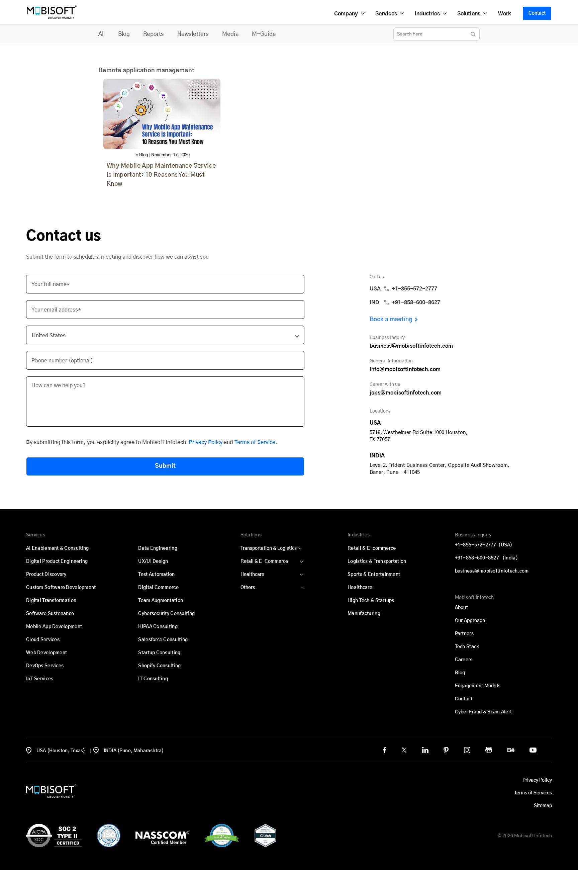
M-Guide (264, 34)
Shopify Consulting (159, 666)
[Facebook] (384, 750)
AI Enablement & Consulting (57, 548)
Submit (165, 466)
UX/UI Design (153, 561)
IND (405, 302)
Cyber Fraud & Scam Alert (483, 712)
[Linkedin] (425, 750)
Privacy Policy (205, 442)
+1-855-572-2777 (483, 545)
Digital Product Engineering (57, 561)
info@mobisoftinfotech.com (405, 369)
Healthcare (252, 574)
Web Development (46, 652)
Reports (153, 34)
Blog (124, 34)
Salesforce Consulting (163, 639)
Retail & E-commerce (372, 548)
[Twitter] (404, 750)
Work (504, 13)
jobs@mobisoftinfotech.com (406, 393)
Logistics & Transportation (377, 561)
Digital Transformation (51, 600)
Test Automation (156, 574)
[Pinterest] (446, 750)
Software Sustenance (50, 613)
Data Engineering (157, 548)
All (101, 34)
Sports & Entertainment (374, 574)
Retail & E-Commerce (264, 561)
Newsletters (193, 34)
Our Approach (470, 620)
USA (403, 288)
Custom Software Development (61, 587)
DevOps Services (45, 666)
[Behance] (510, 750)
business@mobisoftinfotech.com (411, 346)
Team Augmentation (160, 600)
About (461, 607)
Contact (537, 13)
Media (230, 34)
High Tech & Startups (371, 600)
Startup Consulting (159, 652)
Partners (464, 633)
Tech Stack (467, 646)
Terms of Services (533, 793)
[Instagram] (467, 750)
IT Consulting (153, 679)
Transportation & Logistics (268, 548)
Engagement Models (478, 686)
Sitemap (543, 805)
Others (247, 587)
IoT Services (39, 679)
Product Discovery (46, 574)
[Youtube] (533, 750)
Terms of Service (254, 442)
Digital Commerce (158, 587)
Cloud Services (43, 639)
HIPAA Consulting (157, 626)
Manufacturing (364, 613)
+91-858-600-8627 (486, 558)
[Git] (488, 750)
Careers (464, 660)
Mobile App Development (54, 626)
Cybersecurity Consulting (166, 613)
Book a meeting (391, 320)
